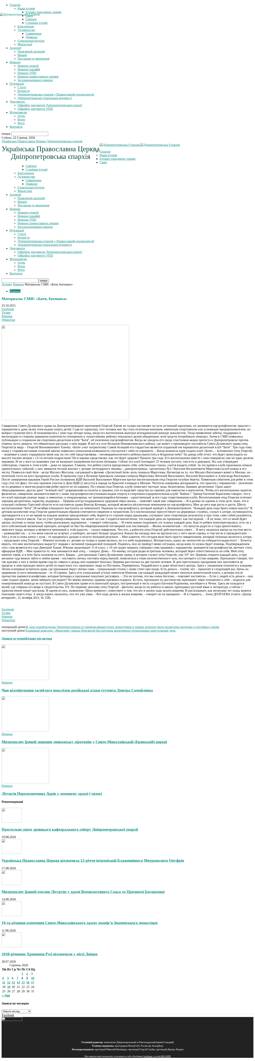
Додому (7, 284)
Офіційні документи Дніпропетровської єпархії (50, 105)
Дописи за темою (14, 638)
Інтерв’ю (24, 91)
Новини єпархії (28, 65)
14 (18, 982)
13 (13, 982)
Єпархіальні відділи (31, 40)
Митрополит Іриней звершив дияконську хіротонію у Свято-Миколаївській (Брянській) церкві (84, 742)
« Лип (6, 995)
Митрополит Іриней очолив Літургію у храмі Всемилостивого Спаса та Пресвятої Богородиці (83, 892)
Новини (15, 62)
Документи (17, 101)
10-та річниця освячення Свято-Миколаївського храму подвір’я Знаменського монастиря (79, 923)
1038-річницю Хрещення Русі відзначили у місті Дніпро (50, 954)
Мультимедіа (18, 112)
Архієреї (15, 48)
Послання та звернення (33, 58)
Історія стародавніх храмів (43, 12)
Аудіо (21, 116)
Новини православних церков (38, 76)
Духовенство (26, 176)
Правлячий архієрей (31, 51)
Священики (33, 33)
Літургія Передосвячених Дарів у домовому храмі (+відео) (52, 793)
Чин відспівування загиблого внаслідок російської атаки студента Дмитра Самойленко (77, 690)
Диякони (31, 37)
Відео (21, 119)
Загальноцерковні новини (35, 80)
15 (23, 982)
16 (27, 982)
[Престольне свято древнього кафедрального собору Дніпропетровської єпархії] (12, 821)
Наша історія (26, 8)
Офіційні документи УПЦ (35, 108)
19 (8, 987)
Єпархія (15, 5)
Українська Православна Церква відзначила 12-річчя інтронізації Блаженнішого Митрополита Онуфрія (93, 860)
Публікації (17, 83)
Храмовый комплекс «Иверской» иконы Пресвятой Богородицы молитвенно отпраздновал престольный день (100, 630)
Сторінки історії (36, 169)
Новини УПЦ (27, 73)
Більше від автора (39, 638)
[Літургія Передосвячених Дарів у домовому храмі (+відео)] (25, 782)
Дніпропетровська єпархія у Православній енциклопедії (56, 94)
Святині (31, 166)
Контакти (16, 126)
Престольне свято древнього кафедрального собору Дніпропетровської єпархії (70, 829)
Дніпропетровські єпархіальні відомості (45, 98)
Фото (21, 123)
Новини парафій (29, 69)
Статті (22, 87)
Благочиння (26, 173)
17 (32, 982)
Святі (103, 162)
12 (8, 982)
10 (32, 978)
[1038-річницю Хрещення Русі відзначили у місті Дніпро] (12, 946)
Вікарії (22, 55)
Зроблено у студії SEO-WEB (157, 1056)
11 (3, 982)
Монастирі (25, 44)
